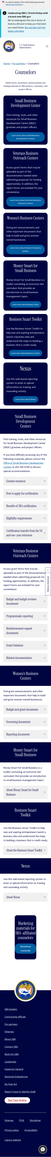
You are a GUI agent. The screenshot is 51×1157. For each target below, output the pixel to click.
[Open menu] (47, 46)
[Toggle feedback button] (48, 570)
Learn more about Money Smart (25, 304)
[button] (43, 1149)
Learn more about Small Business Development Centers (25, 137)
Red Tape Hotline (17, 1100)
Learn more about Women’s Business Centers (25, 249)
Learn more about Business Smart (25, 353)
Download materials (25, 948)
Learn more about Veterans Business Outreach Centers (25, 202)
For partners (18, 63)
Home (6, 63)
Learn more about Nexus (25, 399)
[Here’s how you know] (25, 4)
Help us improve (47, 584)
